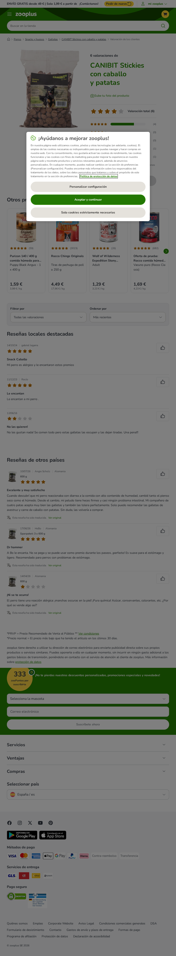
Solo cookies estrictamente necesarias (88, 212)
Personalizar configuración (88, 187)
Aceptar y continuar (88, 200)
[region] (88, 176)
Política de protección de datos (98, 176)
